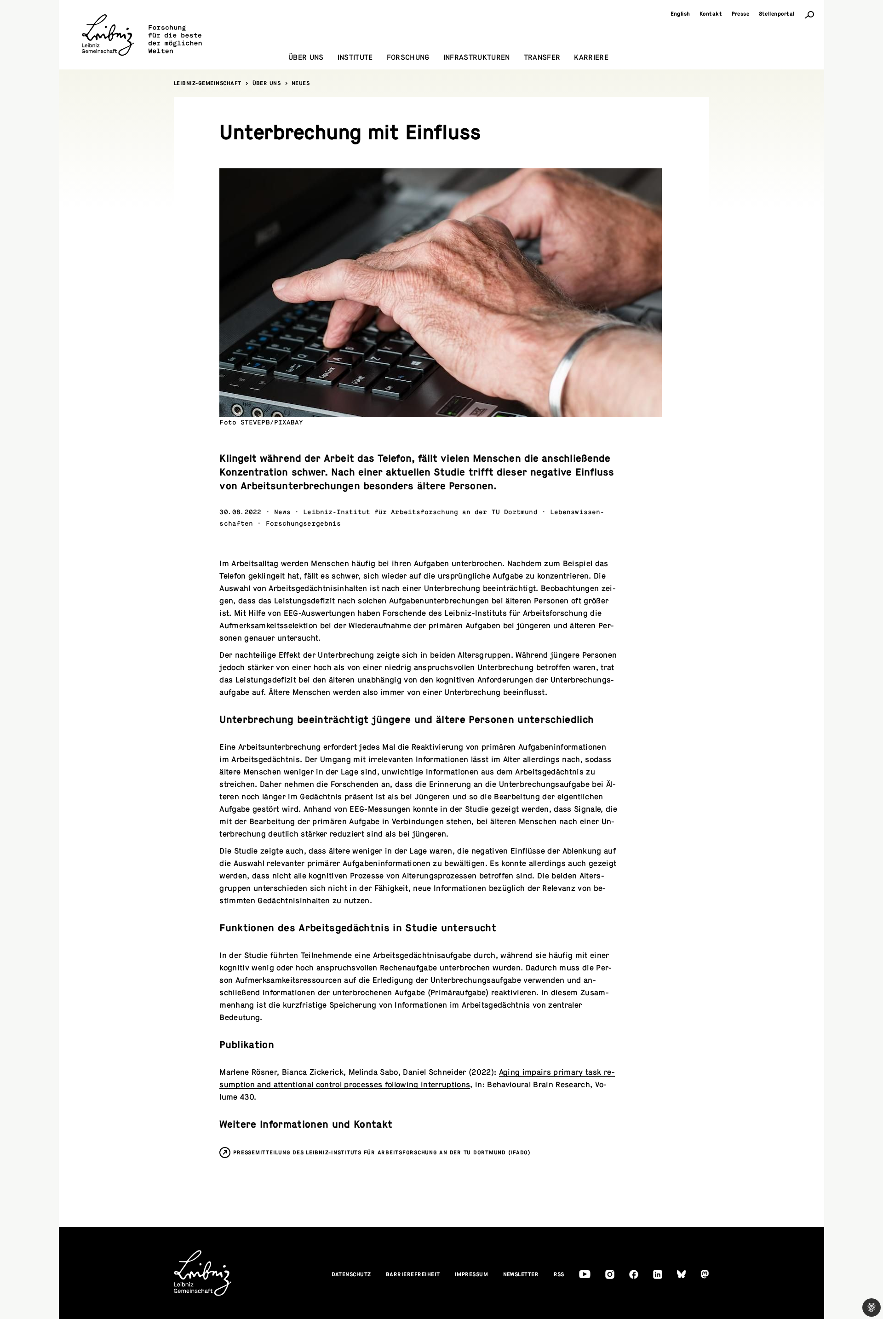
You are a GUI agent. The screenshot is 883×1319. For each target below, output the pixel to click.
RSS (559, 1274)
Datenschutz (352, 1274)
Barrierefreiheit (413, 1274)
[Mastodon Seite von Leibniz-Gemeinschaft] (704, 1274)
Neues (301, 83)
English (681, 14)
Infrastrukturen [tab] (476, 57)
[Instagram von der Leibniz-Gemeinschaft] (609, 1274)
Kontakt (711, 14)
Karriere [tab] (591, 57)
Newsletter (521, 1274)
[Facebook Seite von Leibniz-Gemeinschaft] (633, 1274)
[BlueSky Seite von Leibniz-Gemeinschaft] (681, 1274)
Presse (741, 14)
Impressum (471, 1274)
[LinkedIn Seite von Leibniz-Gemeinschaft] (657, 1274)
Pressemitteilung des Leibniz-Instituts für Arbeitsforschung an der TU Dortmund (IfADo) (382, 1152)
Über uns (266, 83)
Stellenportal (777, 14)
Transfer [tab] (542, 57)
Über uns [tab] (306, 57)
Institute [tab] (355, 57)
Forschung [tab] (408, 57)
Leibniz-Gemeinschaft (207, 83)
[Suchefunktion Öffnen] (809, 14)
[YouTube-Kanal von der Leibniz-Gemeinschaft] (585, 1274)
